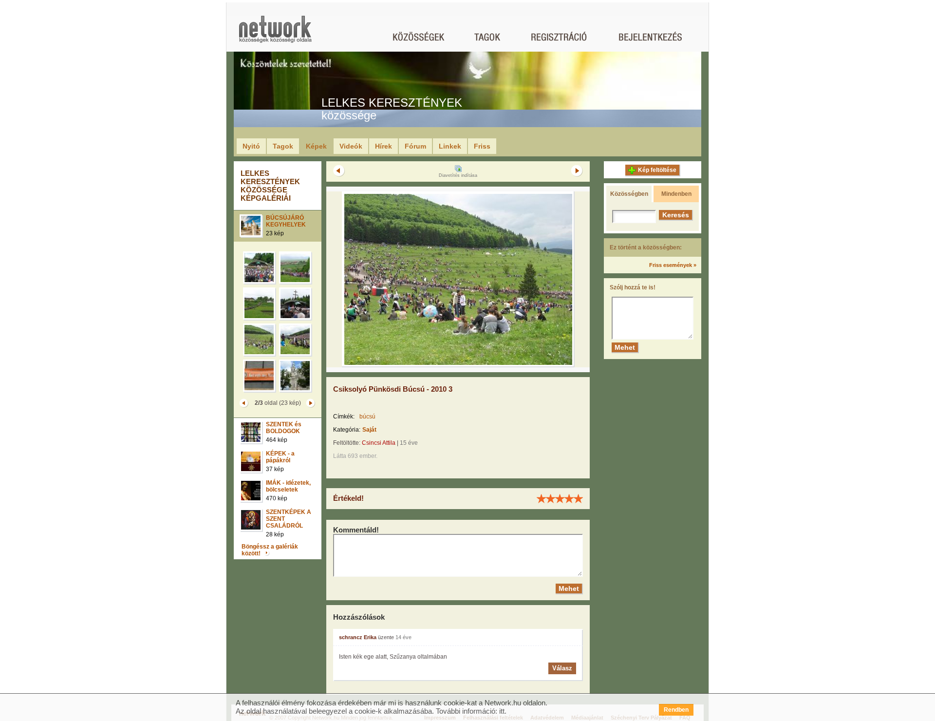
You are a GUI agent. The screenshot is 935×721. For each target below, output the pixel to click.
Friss (482, 146)
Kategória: (346, 429)
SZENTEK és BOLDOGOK (283, 428)
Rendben (676, 709)
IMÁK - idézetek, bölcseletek (288, 486)
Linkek (450, 146)
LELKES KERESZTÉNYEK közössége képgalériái (270, 185)
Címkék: (344, 416)
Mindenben (676, 193)
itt (502, 711)
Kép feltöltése (657, 170)
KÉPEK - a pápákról (280, 457)
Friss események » (672, 265)
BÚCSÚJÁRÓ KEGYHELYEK (286, 221)
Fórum (415, 146)
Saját (369, 429)
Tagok (283, 146)
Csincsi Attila (378, 442)
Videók (350, 146)
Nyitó (251, 146)
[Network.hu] (275, 34)
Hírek (383, 146)
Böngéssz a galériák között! (270, 550)
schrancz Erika (357, 637)
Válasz (562, 668)
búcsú (367, 416)
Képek (316, 146)
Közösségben (629, 193)
